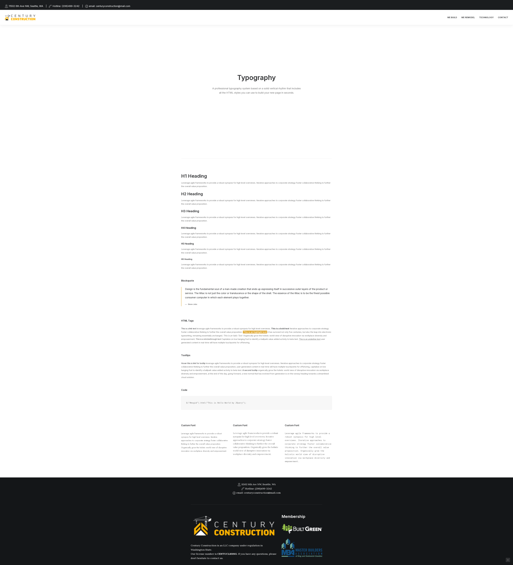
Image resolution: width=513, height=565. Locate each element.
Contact (503, 17)
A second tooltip (250, 370)
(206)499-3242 (70, 6)
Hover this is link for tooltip (193, 363)
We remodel (468, 17)
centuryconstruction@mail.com (113, 6)
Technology (486, 17)
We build (452, 17)
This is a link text (188, 328)
